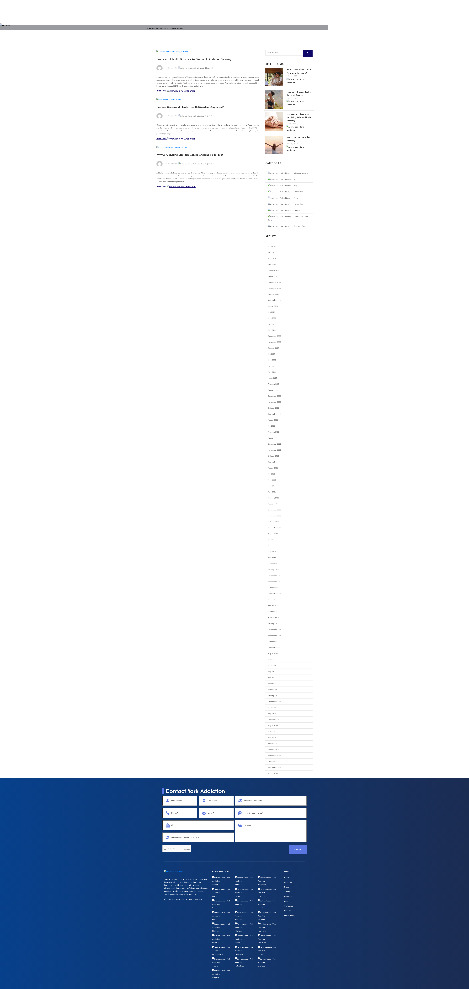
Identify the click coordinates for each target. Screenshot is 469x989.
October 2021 (273, 456)
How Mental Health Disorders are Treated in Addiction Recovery (194, 59)
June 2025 (272, 246)
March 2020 (272, 563)
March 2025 (272, 264)
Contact (272, 9)
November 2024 (274, 288)
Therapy (297, 210)
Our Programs (257, 9)
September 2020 (274, 527)
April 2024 (272, 330)
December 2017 (274, 629)
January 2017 (273, 695)
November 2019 (274, 581)
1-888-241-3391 (297, 9)
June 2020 (272, 545)
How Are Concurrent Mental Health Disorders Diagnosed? (190, 107)
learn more (161, 90)
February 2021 (273, 498)
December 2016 (274, 701)
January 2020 (273, 569)
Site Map (287, 911)
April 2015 (272, 737)
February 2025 (273, 270)
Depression (298, 191)
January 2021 (273, 504)
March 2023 (272, 378)
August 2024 (273, 306)
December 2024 (274, 282)
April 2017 (272, 677)
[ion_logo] (171, 9)
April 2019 (272, 605)
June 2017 (272, 665)
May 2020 (272, 551)
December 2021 (274, 444)
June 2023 (272, 360)
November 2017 (274, 635)
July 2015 (271, 731)
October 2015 (273, 719)
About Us (241, 9)
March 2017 (272, 683)
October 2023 (273, 348)
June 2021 (272, 480)
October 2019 (273, 587)
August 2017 (273, 653)
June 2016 (272, 707)
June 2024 (272, 318)
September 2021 (274, 462)
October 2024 (273, 294)
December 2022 (274, 396)
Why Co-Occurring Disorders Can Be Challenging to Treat (189, 155)
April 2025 (272, 258)
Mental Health (299, 204)
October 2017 (273, 641)
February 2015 (273, 749)
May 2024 (272, 324)
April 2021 (272, 492)
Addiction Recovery (301, 173)
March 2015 (272, 743)
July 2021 (271, 474)
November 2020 (274, 515)
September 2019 (274, 593)
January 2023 (273, 390)
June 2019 (272, 599)
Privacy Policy (289, 915)
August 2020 (273, 533)
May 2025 (272, 252)
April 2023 (272, 372)
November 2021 (274, 450)
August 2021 (273, 468)
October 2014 (273, 761)
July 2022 (271, 426)
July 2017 (271, 659)
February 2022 (273, 432)
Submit (297, 849)
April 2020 (272, 557)
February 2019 (273, 617)
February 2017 (273, 689)
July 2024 (271, 312)
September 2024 (274, 300)
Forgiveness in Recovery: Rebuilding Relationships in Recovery (299, 117)
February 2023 (273, 384)
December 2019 (274, 575)
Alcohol (296, 179)
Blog (295, 185)
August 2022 (273, 420)
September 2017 (274, 647)
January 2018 (273, 623)
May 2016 (272, 713)
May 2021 (272, 486)
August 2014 (273, 773)
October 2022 (273, 408)
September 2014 (274, 767)
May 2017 (272, 671)
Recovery (288, 896)
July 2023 (271, 354)
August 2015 (273, 725)
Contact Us (288, 906)
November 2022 (274, 402)
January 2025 (273, 276)
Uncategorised (299, 226)
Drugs (296, 197)
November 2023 (274, 342)
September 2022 (274, 414)
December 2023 (274, 336)
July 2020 (271, 539)
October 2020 (273, 521)
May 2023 (272, 366)
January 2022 (273, 438)
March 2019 (272, 611)
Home (229, 9)
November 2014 (274, 755)
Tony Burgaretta (170, 68)
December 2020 (274, 509)
